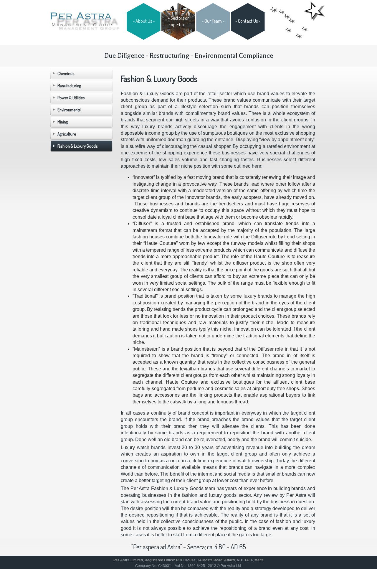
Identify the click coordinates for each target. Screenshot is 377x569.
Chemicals (65, 73)
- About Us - (144, 21)
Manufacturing (69, 85)
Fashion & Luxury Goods (77, 146)
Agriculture (66, 133)
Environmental (69, 109)
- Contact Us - (247, 21)
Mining (62, 121)
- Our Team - (213, 21)
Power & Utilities (71, 97)
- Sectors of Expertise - (178, 21)
